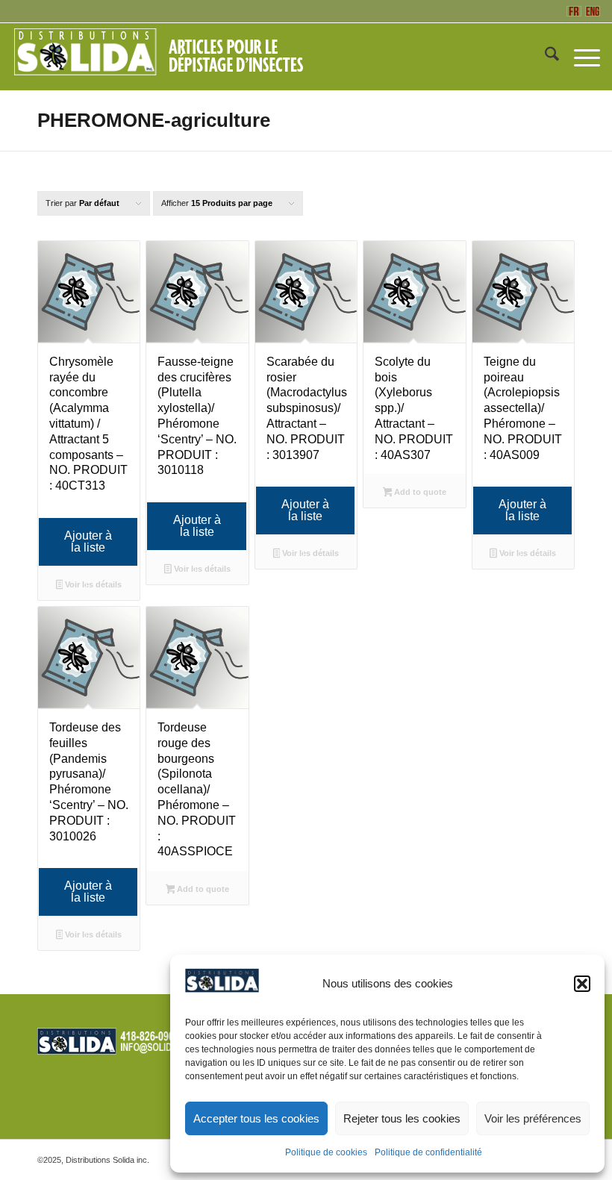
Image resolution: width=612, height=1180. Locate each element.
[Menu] (579, 56)
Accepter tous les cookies (256, 1118)
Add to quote (419, 491)
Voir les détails (92, 584)
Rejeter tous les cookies (401, 1118)
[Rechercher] (544, 56)
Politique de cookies (326, 1152)
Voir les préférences (532, 1118)
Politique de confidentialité (428, 1152)
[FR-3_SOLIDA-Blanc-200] (165, 56)
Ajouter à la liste (88, 541)
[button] (582, 983)
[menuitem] (544, 56)
